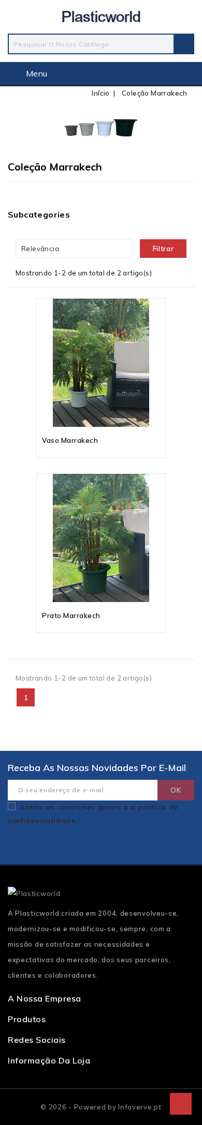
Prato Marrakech (71, 615)
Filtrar (163, 248)
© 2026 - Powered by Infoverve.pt (100, 1107)
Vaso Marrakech (70, 440)
